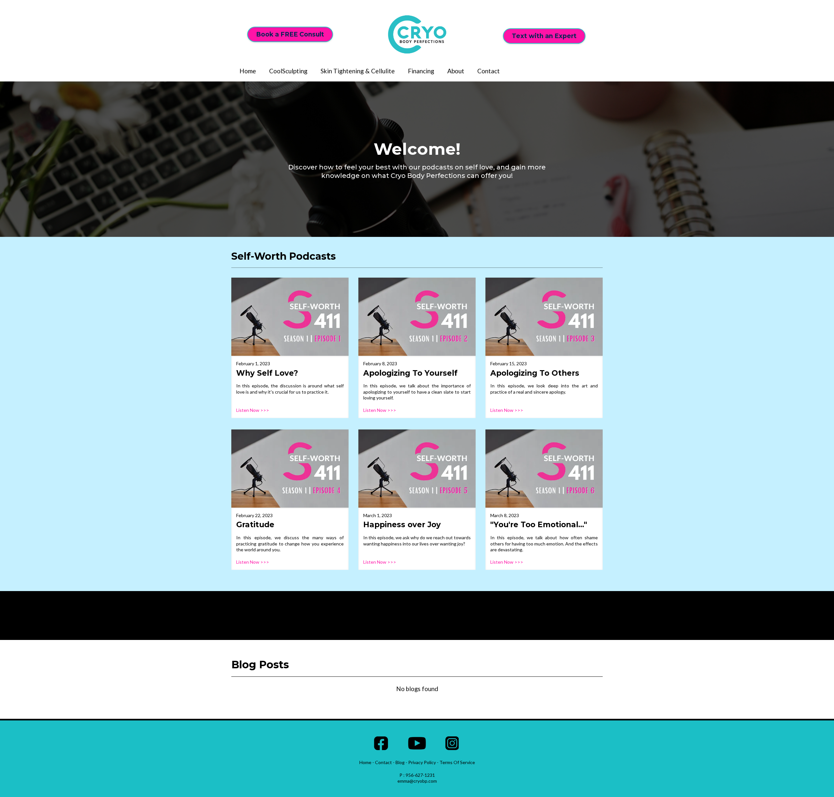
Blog (400, 762)
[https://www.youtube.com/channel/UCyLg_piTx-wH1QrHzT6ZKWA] (417, 743)
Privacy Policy (422, 762)
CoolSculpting (288, 71)
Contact (488, 71)
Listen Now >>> (252, 410)
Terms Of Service (457, 762)
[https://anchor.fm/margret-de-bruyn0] (290, 317)
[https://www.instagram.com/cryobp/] (452, 743)
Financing (421, 71)
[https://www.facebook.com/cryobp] (381, 743)
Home (247, 71)
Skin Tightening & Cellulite (358, 71)
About (455, 71)
